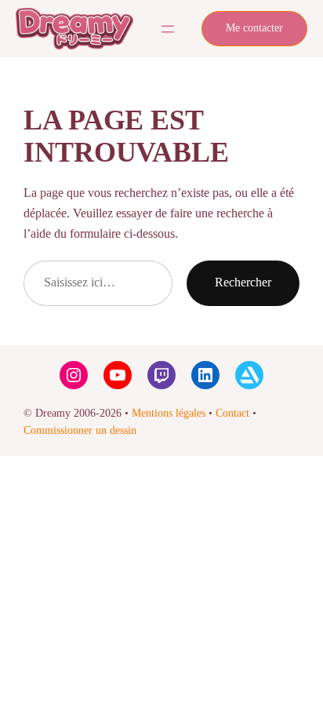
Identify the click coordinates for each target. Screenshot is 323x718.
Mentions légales (168, 413)
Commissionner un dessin (80, 430)
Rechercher (243, 282)
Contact (232, 413)
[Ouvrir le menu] (167, 29)
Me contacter (254, 28)
